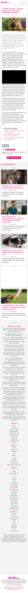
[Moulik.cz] (5, 2)
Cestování (22, 535)
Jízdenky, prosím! (14, 531)
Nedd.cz (3, 540)
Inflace (14, 425)
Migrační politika (14, 431)
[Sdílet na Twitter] (7, 145)
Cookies (15, 587)
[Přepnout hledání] (19, 2)
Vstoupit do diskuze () (14, 157)
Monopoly (14, 519)
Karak (14, 529)
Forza (14, 457)
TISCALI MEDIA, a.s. (19, 588)
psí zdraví (13, 149)
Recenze (14, 448)
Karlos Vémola (14, 483)
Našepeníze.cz (6, 541)
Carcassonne (14, 514)
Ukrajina (14, 427)
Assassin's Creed (14, 449)
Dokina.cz (19, 540)
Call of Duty (14, 461)
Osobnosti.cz (14, 490)
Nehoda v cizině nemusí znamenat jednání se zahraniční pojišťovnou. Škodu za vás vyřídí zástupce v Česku (14, 378)
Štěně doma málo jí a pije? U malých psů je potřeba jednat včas (13, 252)
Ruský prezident (14, 435)
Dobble (14, 521)
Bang (14, 516)
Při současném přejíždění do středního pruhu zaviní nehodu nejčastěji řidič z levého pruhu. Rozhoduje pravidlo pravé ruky (14, 393)
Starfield (14, 451)
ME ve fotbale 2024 (14, 433)
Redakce (11, 587)
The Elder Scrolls (14, 463)
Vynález (14, 443)
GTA (14, 453)
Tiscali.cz (14, 423)
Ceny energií (14, 437)
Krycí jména (14, 525)
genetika (8, 149)
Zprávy (10, 535)
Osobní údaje (20, 587)
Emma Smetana (14, 507)
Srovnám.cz (13, 541)
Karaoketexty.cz (14, 538)
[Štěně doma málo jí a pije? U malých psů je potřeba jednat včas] (14, 241)
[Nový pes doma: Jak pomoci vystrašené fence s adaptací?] (14, 177)
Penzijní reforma (14, 441)
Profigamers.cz (13, 536)
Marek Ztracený (14, 503)
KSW (14, 477)
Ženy (17, 535)
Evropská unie (14, 439)
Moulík (11, 190)
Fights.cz (14, 468)
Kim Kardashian (14, 499)
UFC (14, 470)
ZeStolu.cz (20, 536)
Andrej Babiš (14, 492)
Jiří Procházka (14, 485)
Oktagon (14, 471)
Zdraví (11, 16)
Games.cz (14, 445)
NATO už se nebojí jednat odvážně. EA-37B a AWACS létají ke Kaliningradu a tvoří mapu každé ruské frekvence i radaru (14, 398)
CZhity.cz (24, 540)
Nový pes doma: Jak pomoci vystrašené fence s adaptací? (13, 187)
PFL (14, 475)
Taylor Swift (14, 505)
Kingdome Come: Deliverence (14, 465)
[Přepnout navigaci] (21, 2)
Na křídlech (14, 527)
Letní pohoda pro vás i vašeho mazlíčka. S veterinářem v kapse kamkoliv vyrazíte (14, 307)
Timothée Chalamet (14, 509)
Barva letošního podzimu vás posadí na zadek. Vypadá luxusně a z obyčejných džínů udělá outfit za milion (14, 354)
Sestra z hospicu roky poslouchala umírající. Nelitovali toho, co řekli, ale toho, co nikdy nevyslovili (14, 373)
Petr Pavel (14, 494)
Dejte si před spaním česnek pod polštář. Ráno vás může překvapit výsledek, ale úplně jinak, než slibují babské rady (14, 330)
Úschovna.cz (22, 538)
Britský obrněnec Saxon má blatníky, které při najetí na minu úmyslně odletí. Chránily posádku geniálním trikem (14, 384)
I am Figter (14, 479)
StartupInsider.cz (21, 541)
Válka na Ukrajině (14, 429)
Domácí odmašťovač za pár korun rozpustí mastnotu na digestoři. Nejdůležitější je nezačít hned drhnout (14, 364)
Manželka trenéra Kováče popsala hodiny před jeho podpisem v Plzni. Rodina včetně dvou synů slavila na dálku (14, 418)
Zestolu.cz (14, 512)
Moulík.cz (8, 540)
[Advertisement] (14, 277)
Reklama (6, 587)
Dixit (14, 523)
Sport (14, 535)
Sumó (14, 481)
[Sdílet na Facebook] (3, 146)
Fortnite (14, 459)
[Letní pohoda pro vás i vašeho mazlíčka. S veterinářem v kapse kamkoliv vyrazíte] (14, 296)
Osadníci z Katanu (14, 517)
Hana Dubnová (17, 16)
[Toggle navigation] (26, 2)
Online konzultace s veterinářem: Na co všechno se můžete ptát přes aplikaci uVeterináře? (13, 219)
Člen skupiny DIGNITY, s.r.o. (14, 589)
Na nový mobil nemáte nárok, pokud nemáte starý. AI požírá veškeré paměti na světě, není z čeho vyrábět (14, 408)
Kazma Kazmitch (14, 497)
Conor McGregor (14, 487)
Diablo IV (14, 455)
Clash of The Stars (14, 473)
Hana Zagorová (14, 495)
